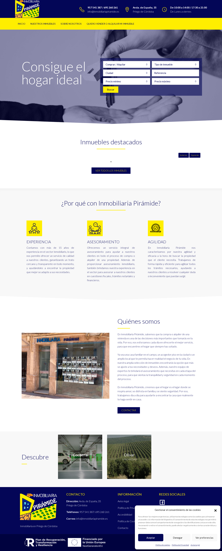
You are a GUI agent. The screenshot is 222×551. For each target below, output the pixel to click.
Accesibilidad (125, 514)
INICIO (21, 23)
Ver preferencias (204, 537)
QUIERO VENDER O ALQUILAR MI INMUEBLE (110, 23)
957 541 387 (87, 511)
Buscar (110, 89)
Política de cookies (163, 545)
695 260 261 (102, 511)
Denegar (178, 537)
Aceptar (150, 537)
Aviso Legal (195, 545)
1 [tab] (111, 161)
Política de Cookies (128, 521)
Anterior (183, 155)
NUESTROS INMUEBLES (43, 23)
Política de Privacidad (180, 545)
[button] (215, 510)
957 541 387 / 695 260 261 (103, 7)
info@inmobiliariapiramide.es (103, 11)
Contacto (123, 527)
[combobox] (126, 64)
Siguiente (195, 155)
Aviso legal (123, 501)
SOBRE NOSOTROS (71, 23)
